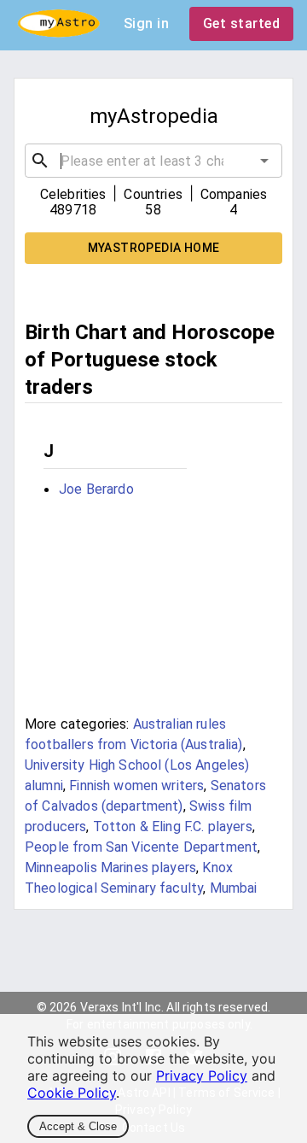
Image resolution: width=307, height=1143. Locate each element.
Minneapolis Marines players (110, 867)
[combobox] (153, 161)
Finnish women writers (136, 785)
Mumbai (234, 888)
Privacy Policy (201, 1075)
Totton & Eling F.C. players (172, 826)
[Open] (264, 161)
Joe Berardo (96, 489)
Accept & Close (78, 1126)
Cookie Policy (71, 1092)
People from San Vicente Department (141, 847)
